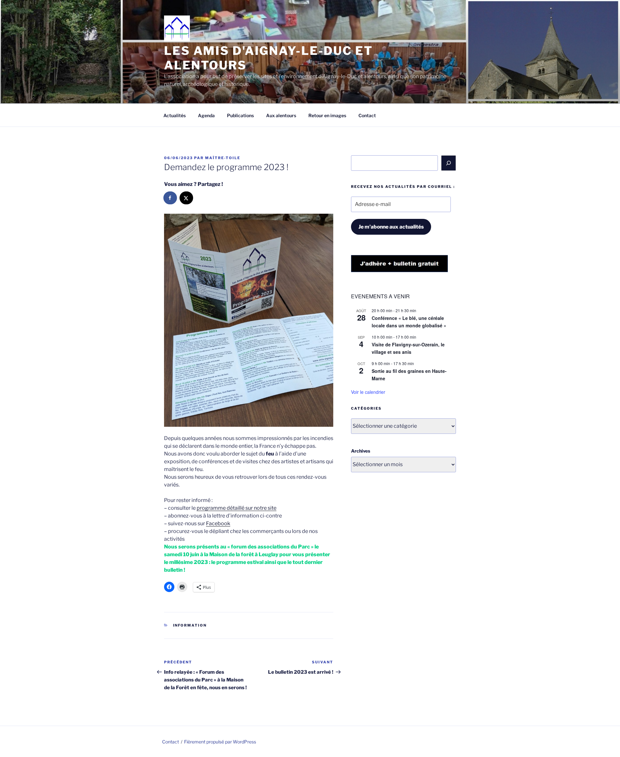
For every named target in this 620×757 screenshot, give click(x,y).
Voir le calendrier (368, 392)
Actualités (174, 115)
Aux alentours (281, 115)
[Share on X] (186, 197)
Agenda (206, 115)
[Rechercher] (448, 163)
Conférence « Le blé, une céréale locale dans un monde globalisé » (409, 322)
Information (190, 625)
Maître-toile (222, 158)
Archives (360, 451)
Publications (240, 115)
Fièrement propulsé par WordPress (220, 741)
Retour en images (327, 115)
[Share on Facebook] (170, 197)
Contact (367, 115)
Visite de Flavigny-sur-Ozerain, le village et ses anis (408, 348)
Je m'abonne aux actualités (391, 227)
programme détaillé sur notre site (236, 508)
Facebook (218, 523)
